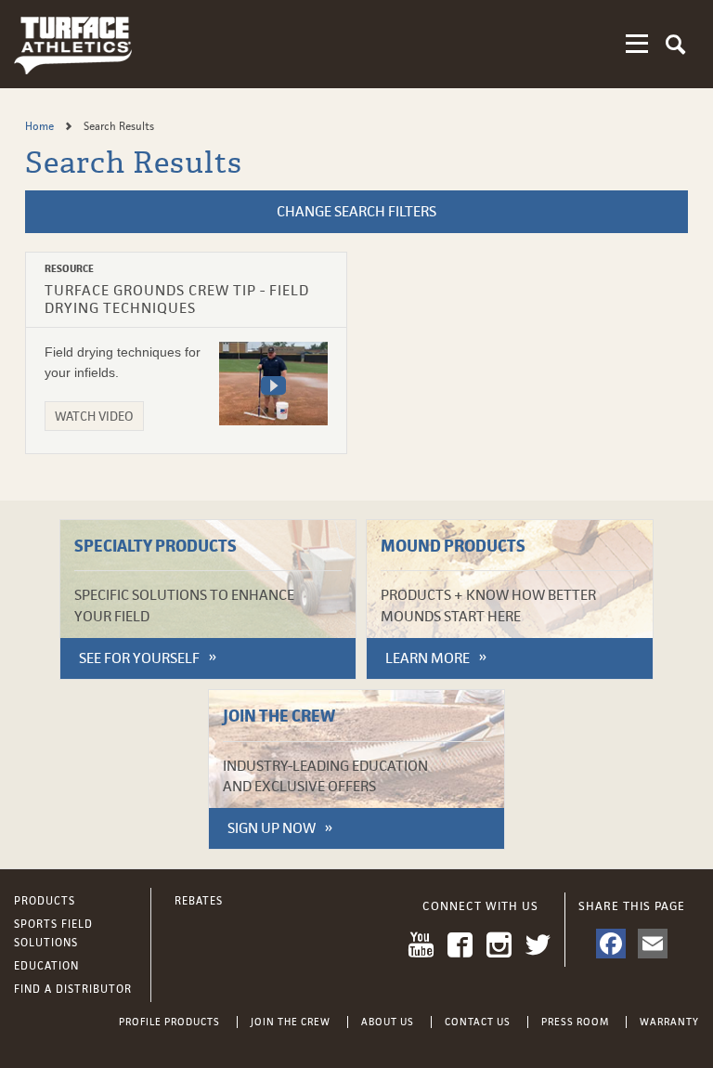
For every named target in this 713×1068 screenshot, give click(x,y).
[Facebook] (611, 943)
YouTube (421, 945)
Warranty (669, 1021)
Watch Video (94, 416)
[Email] (653, 943)
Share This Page (631, 906)
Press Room (575, 1021)
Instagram (499, 945)
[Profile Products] (73, 44)
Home (41, 126)
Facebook (460, 945)
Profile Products (169, 1021)
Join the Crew (291, 1021)
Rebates (199, 900)
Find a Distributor (73, 989)
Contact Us (478, 1021)
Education (46, 965)
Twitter (538, 945)
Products (44, 900)
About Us (387, 1021)
